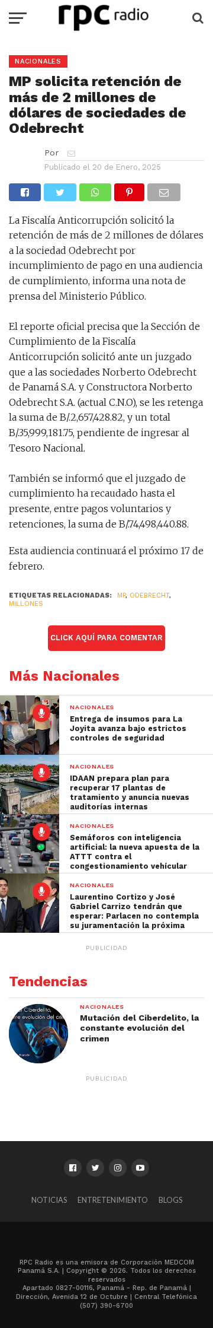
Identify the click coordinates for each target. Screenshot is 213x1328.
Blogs (170, 1200)
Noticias (49, 1200)
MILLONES (26, 604)
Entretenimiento (113, 1200)
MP (121, 595)
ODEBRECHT (149, 595)
